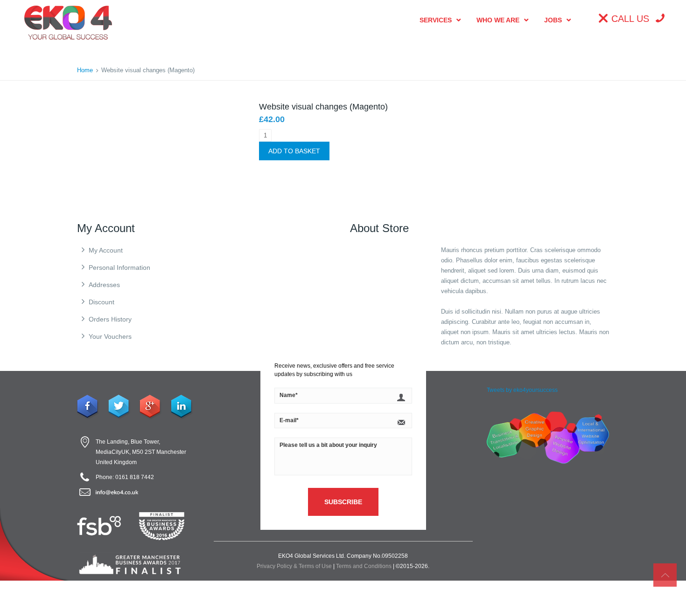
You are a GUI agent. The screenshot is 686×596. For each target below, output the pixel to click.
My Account (106, 250)
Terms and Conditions (364, 566)
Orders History (110, 319)
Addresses (104, 284)
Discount (101, 302)
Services (436, 20)
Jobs (553, 20)
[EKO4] (68, 22)
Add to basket (294, 151)
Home (85, 70)
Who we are (497, 20)
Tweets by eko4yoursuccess (522, 390)
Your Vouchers (110, 336)
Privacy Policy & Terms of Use (294, 566)
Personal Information (119, 267)
